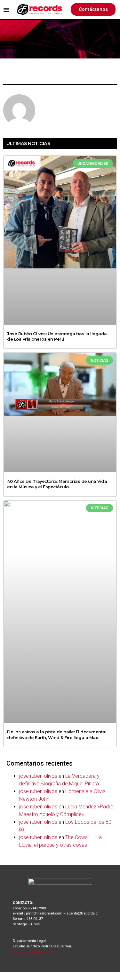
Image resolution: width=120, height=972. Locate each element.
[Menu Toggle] (6, 9)
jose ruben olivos (38, 776)
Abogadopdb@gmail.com (34, 952)
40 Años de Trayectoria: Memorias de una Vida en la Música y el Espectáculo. (57, 484)
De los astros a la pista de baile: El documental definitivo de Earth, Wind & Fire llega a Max (56, 734)
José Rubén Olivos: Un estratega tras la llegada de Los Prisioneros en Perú (57, 336)
